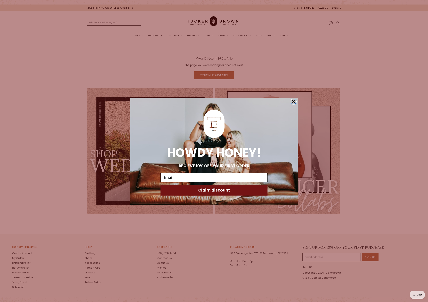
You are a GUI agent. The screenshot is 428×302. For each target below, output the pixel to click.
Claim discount (214, 190)
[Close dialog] (293, 101)
